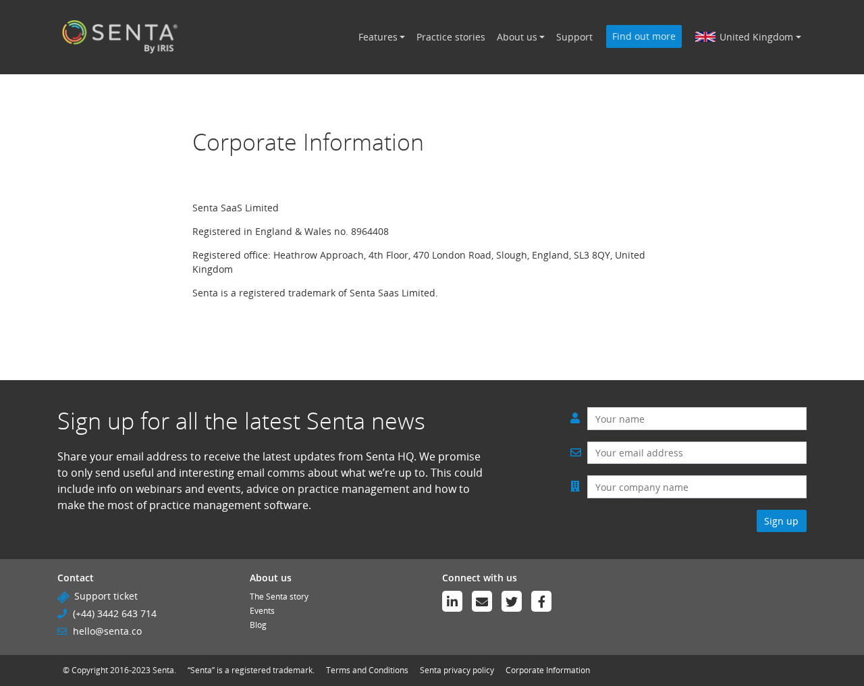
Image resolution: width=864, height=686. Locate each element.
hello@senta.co (107, 631)
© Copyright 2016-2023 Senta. (119, 670)
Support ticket (106, 595)
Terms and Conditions (367, 670)
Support (574, 36)
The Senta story (279, 596)
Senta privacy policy (457, 670)
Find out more (644, 36)
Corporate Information (548, 670)
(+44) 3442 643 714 (115, 613)
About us (517, 36)
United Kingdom (756, 36)
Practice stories (450, 36)
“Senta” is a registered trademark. (251, 670)
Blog (258, 625)
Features (378, 36)
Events (262, 610)
